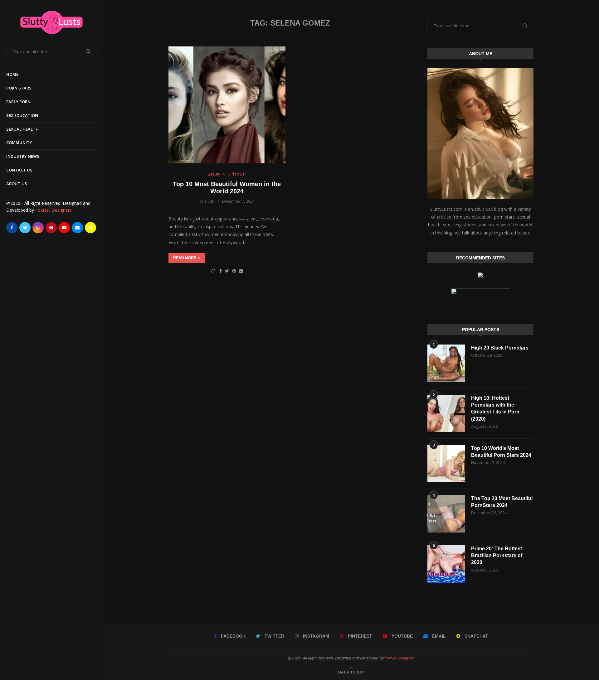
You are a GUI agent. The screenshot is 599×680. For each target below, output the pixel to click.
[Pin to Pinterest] (234, 271)
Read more (184, 258)
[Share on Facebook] (220, 271)
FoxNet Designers (53, 210)
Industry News (22, 156)
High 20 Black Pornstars (499, 347)
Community (19, 142)
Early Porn (18, 101)
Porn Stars (19, 88)
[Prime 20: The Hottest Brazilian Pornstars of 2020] (446, 564)
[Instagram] (38, 227)
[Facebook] (11, 227)
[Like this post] (213, 271)
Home (12, 74)
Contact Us (19, 170)
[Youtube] (64, 227)
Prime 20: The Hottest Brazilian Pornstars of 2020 (496, 555)
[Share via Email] (241, 271)
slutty (209, 201)
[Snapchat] (90, 227)
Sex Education (22, 115)
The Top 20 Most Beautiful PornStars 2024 (502, 502)
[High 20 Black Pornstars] (446, 363)
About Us (16, 183)
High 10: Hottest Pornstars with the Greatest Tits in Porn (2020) (495, 408)
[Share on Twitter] (227, 271)
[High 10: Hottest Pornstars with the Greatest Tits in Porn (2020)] (446, 413)
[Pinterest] (51, 227)
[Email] (77, 227)
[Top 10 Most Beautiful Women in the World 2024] (226, 104)
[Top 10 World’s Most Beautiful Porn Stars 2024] (446, 463)
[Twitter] (25, 227)
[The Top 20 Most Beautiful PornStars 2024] (446, 514)
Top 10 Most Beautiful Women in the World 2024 (227, 188)
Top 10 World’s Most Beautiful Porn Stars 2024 (501, 452)
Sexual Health (22, 129)
